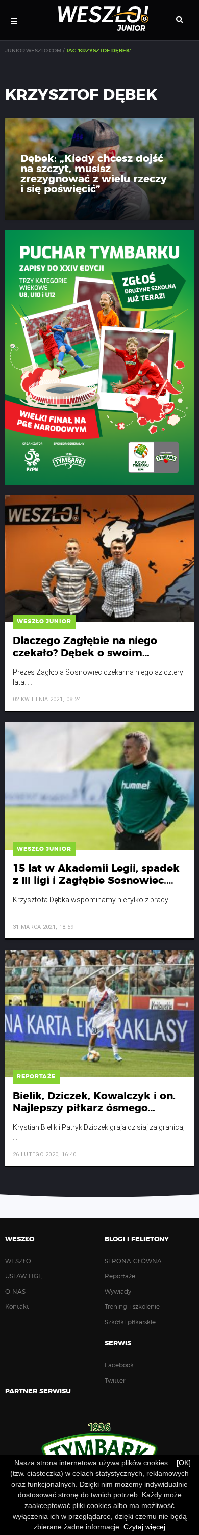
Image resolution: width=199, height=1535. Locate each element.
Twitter (115, 1381)
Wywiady (118, 1292)
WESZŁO (18, 1261)
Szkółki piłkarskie (130, 1322)
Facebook (119, 1365)
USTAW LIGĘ (23, 1276)
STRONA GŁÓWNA (133, 1261)
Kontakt (17, 1307)
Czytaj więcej (144, 1527)
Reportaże (120, 1276)
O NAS (15, 1292)
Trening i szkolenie (132, 1307)
